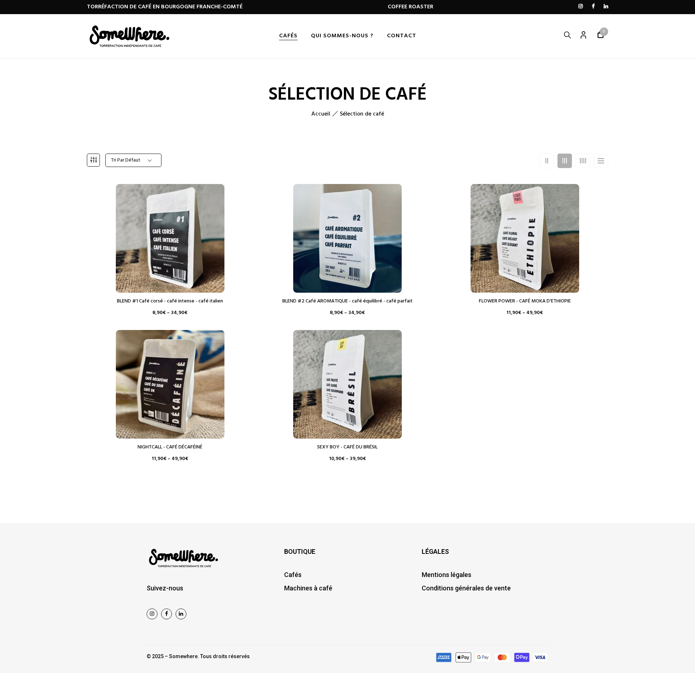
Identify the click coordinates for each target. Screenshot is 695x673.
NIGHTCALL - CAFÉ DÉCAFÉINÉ (170, 447)
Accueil (320, 114)
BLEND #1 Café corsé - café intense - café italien (170, 301)
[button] (600, 36)
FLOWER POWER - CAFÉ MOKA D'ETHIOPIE (525, 301)
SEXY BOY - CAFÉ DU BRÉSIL (347, 447)
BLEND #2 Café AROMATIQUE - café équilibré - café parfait (347, 301)
